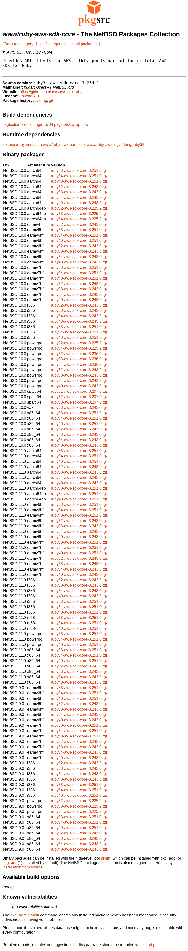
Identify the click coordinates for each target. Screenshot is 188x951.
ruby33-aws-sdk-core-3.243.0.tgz (79, 192)
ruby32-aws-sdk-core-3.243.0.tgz (79, 187)
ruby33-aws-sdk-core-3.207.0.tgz (79, 402)
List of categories (51, 44)
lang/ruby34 (43, 124)
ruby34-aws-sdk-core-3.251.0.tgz (79, 176)
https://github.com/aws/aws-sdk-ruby (51, 92)
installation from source (22, 867)
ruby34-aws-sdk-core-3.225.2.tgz (79, 219)
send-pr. (150, 945)
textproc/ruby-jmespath (22, 145)
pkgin (105, 858)
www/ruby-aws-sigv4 (105, 145)
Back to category (18, 44)
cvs (38, 100)
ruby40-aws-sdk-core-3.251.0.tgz (79, 181)
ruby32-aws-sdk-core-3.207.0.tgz (79, 397)
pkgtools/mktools (17, 124)
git (51, 100)
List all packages (83, 44)
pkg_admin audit (24, 915)
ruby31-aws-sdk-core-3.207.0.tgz (79, 391)
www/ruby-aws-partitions (64, 145)
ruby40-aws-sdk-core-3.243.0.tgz (79, 203)
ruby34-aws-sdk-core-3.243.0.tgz (79, 197)
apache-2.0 (29, 96)
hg (45, 100)
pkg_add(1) (12, 863)
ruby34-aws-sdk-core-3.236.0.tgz (79, 364)
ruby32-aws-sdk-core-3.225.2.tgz (79, 208)
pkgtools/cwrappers (71, 124)
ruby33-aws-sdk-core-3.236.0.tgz (79, 359)
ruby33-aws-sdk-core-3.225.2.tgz (79, 214)
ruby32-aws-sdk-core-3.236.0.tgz (79, 354)
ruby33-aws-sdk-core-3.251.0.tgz (79, 170)
